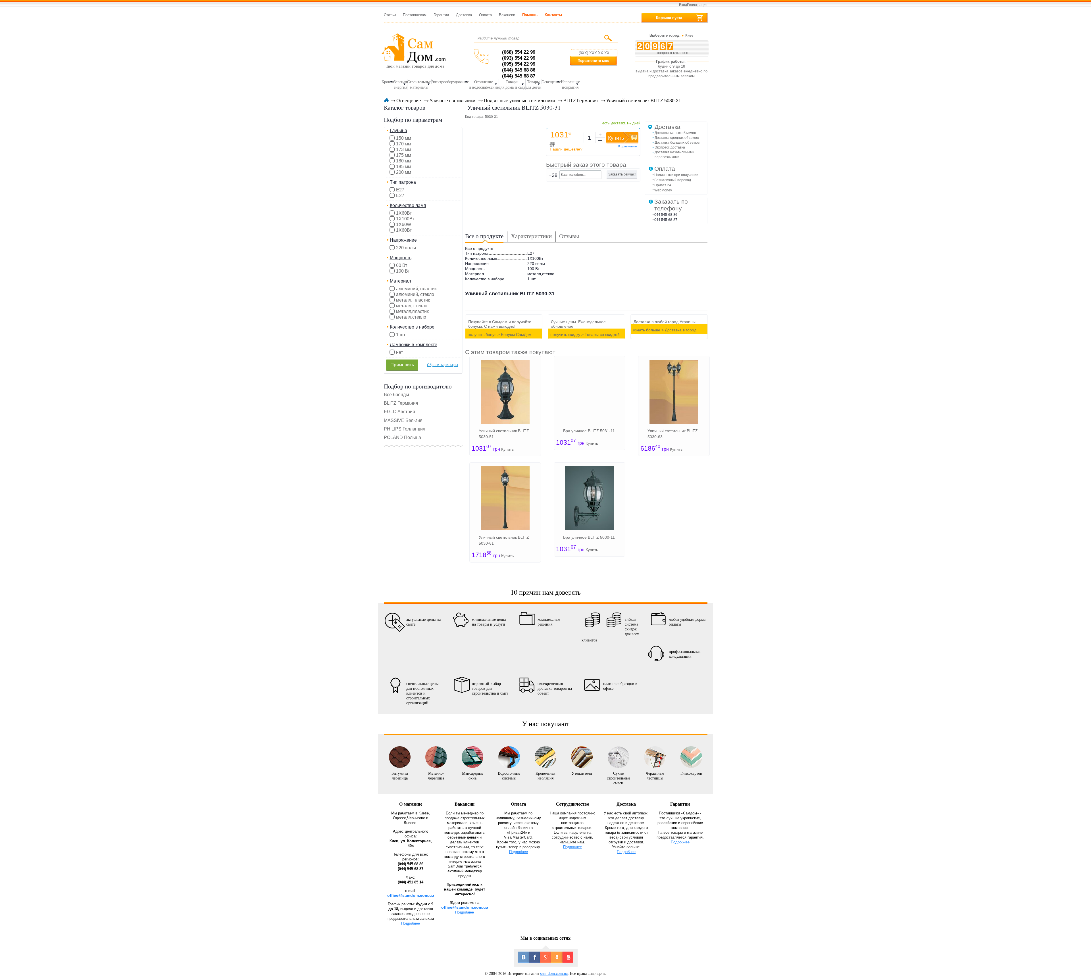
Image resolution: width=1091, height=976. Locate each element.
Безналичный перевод (672, 180)
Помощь (530, 15)
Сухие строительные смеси (618, 777)
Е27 (400, 195)
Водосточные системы (509, 775)
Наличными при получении (676, 175)
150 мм (403, 138)
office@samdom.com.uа (464, 907)
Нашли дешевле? (566, 149)
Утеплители (582, 773)
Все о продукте (484, 236)
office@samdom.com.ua (410, 895)
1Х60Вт (404, 230)
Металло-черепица (436, 775)
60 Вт (401, 265)
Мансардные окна (472, 775)
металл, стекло (411, 305)
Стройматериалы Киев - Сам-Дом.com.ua (413, 48)
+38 (553, 175)
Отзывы (569, 236)
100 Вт (403, 271)
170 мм (403, 143)
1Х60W (403, 224)
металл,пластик (412, 311)
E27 (400, 189)
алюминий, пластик (416, 288)
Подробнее (410, 923)
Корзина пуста (669, 18)
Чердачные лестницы (655, 775)
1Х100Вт (405, 218)
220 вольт (406, 247)
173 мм (403, 149)
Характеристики (531, 236)
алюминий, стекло (415, 294)
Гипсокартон (691, 773)
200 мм (403, 172)
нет (399, 352)
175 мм (403, 155)
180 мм (403, 160)
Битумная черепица (400, 775)
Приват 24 (662, 185)
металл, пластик (413, 300)
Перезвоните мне (593, 60)
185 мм (403, 166)
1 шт (400, 334)
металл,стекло (411, 317)
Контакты (553, 15)
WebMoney (663, 190)
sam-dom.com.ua (554, 973)
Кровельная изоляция (545, 775)
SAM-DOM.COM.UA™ (386, 101)
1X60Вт (404, 213)
